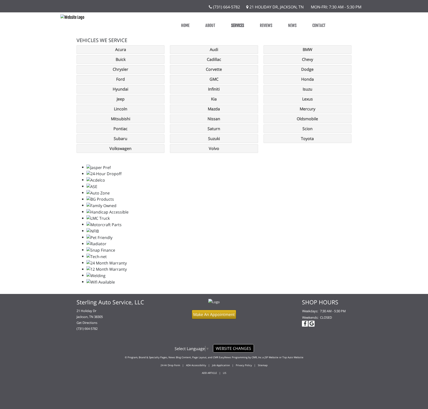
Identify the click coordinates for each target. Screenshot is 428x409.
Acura (120, 49)
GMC (214, 79)
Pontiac (120, 128)
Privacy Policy (244, 365)
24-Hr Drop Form (170, 365)
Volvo (214, 148)
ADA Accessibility (196, 365)
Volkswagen (120, 148)
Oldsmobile (307, 118)
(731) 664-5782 (226, 7)
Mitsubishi (120, 118)
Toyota (307, 138)
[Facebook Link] (305, 324)
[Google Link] (312, 324)
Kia (214, 99)
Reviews (266, 25)
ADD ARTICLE (209, 373)
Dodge (307, 69)
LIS (224, 373)
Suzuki (214, 138)
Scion (307, 128)
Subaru (120, 138)
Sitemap (263, 365)
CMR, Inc (257, 357)
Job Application (221, 365)
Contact (318, 25)
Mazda (214, 109)
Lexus (307, 99)
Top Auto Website (292, 357)
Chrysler (120, 69)
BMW (307, 49)
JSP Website (271, 357)
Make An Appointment (214, 314)
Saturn (214, 128)
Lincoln (120, 109)
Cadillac (214, 59)
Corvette (214, 69)
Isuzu (307, 89)
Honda (307, 79)
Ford (120, 79)
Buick (121, 59)
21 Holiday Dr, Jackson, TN (276, 7)
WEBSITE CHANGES (233, 348)
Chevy (307, 59)
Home (185, 25)
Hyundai (120, 89)
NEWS (292, 25)
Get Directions (87, 322)
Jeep (121, 99)
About (210, 25)
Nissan (214, 118)
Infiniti (214, 89)
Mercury (307, 109)
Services (237, 25)
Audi (214, 49)
